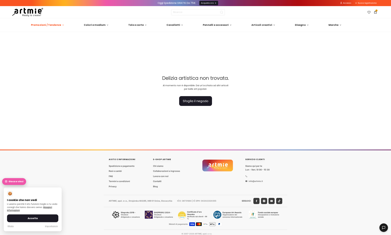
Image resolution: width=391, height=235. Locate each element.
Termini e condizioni (119, 181)
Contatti (157, 181)
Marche (334, 25)
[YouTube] (272, 201)
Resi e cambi (115, 171)
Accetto (33, 218)
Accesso (347, 3)
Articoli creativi (261, 25)
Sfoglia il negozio (195, 101)
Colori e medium (95, 25)
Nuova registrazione (367, 3)
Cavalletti (173, 25)
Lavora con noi (160, 176)
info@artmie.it (256, 181)
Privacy (113, 186)
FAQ (111, 176)
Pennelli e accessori (216, 25)
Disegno (300, 25)
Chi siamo (158, 166)
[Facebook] (256, 201)
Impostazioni (51, 226)
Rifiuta (11, 226)
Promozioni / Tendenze (46, 25)
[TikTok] (279, 201)
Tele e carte (136, 25)
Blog (155, 186)
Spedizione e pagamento (122, 166)
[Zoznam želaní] (369, 12)
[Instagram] (264, 201)
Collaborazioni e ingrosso (166, 171)
